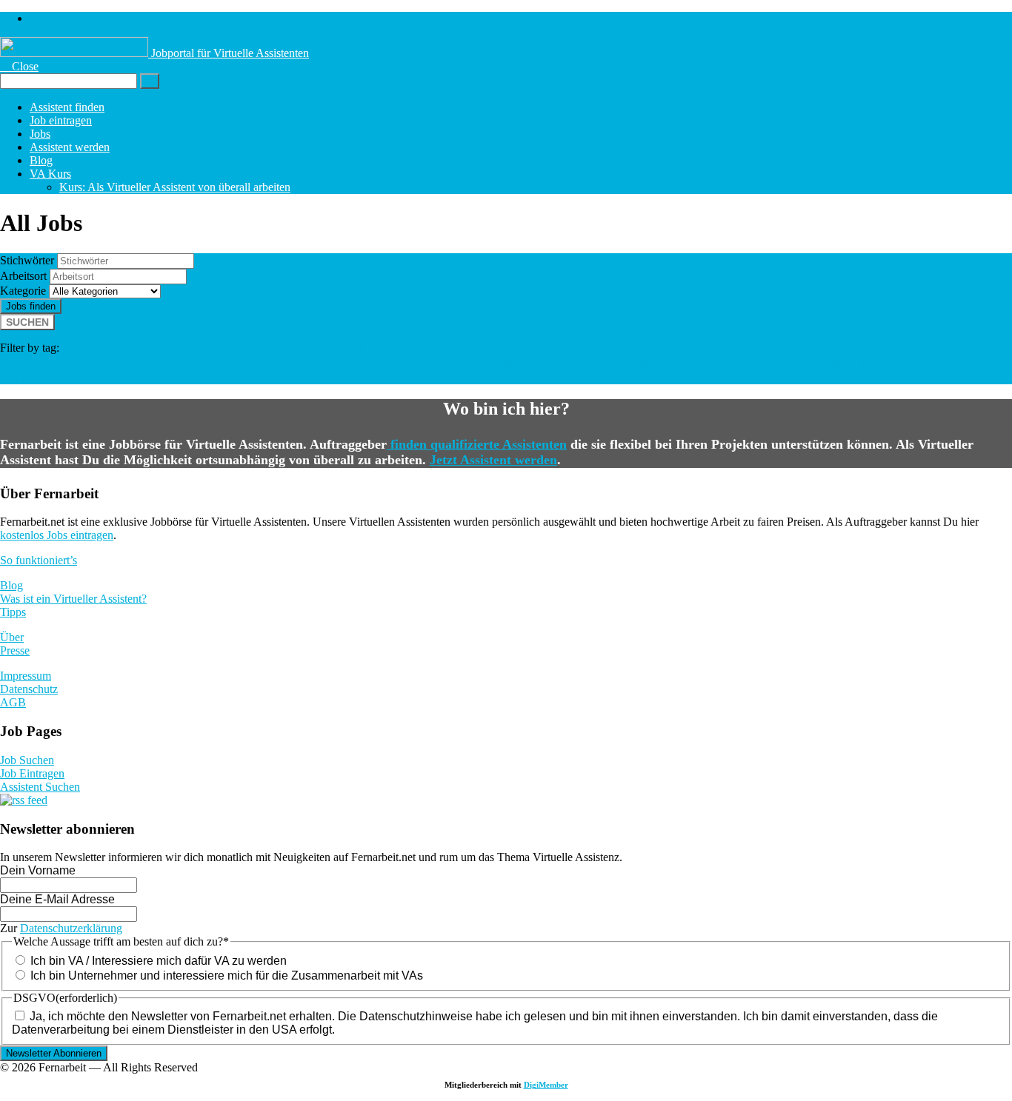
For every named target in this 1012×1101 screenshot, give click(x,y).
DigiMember (546, 1084)
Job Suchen (27, 760)
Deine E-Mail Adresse (57, 899)
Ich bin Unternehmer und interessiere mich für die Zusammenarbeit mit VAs (226, 975)
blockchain (942, 364)
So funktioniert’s (38, 560)
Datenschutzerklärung (71, 928)
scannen (268, 364)
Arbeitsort (23, 276)
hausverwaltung (644, 345)
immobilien (538, 344)
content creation (798, 345)
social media (121, 343)
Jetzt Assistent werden (493, 459)
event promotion (71, 377)
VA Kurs (50, 173)
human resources (129, 364)
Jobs (40, 133)
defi (904, 364)
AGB (13, 702)
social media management (380, 344)
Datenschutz (29, 689)
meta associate (619, 364)
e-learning (938, 345)
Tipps (13, 612)
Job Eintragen (32, 773)
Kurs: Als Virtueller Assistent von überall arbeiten (174, 187)
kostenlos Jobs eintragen (56, 535)
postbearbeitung (209, 364)
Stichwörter (27, 260)
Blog (41, 160)
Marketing (227, 344)
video (721, 345)
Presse (15, 650)
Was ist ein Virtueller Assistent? (73, 598)
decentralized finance (843, 364)
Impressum (25, 675)
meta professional (696, 364)
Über (12, 637)
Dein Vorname (38, 870)
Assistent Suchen (40, 786)
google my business (487, 364)
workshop (559, 364)
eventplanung (407, 364)
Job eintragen (61, 120)
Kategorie (23, 290)
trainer (878, 345)
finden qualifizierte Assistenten (477, 444)
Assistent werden (70, 147)
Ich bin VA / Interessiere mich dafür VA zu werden (158, 960)
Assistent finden (67, 107)
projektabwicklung (43, 364)
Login (44, 18)
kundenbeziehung (331, 364)
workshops (765, 364)
